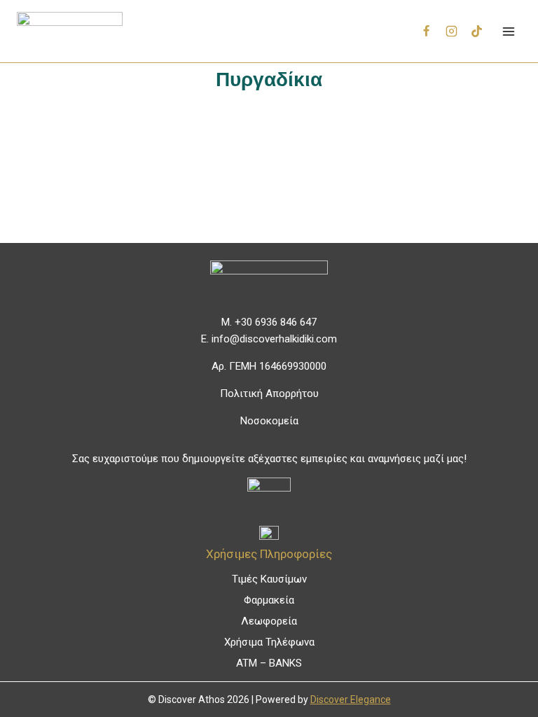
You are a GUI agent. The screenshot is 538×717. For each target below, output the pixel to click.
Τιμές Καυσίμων (269, 579)
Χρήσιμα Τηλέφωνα (269, 642)
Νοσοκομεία (269, 421)
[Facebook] (427, 31)
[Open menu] (508, 31)
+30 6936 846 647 (276, 322)
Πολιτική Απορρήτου (269, 393)
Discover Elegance (350, 699)
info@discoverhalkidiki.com (274, 339)
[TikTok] (476, 31)
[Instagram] (452, 31)
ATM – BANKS (269, 663)
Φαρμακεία (269, 600)
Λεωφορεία (269, 621)
